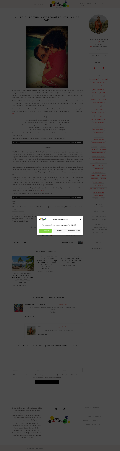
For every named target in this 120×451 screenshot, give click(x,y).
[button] (80, 219)
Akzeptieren (45, 230)
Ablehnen (59, 230)
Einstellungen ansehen (73, 230)
